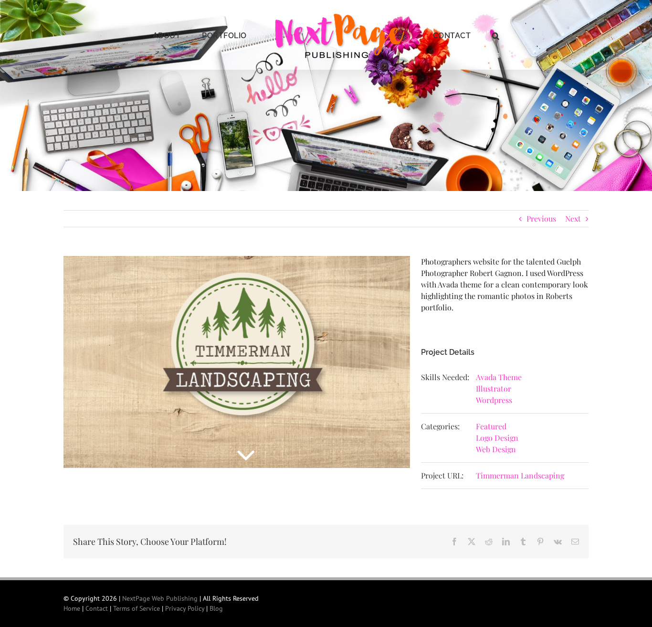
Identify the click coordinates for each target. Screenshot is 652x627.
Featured (491, 426)
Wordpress (494, 400)
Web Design (496, 449)
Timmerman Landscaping (520, 475)
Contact (96, 608)
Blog (216, 608)
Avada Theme (499, 377)
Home (71, 608)
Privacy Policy (184, 608)
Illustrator (493, 388)
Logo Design (497, 438)
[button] (471, 35)
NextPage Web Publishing (160, 598)
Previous (541, 218)
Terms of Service (136, 608)
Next (573, 218)
